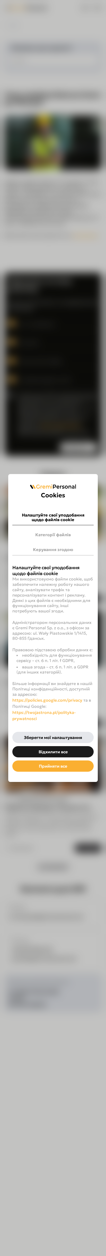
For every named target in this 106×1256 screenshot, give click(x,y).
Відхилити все (53, 751)
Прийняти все (53, 766)
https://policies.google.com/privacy (47, 700)
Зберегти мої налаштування (53, 737)
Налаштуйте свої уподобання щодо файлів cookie (53, 517)
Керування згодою (53, 549)
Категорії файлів (53, 534)
